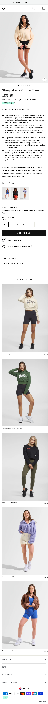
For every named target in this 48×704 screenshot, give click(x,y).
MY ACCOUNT (7, 675)
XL (30, 224)
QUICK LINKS (7, 659)
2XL (38, 224)
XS (5, 224)
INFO (4, 667)
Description (10, 258)
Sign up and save (9, 682)
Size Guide (8, 217)
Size (4, 219)
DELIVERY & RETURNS (14, 263)
